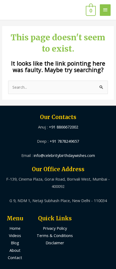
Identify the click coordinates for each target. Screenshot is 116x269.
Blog (15, 242)
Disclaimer (55, 242)
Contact (15, 257)
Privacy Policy (55, 228)
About (15, 250)
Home (15, 228)
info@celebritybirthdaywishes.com (64, 155)
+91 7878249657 (64, 141)
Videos (15, 235)
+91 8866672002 (63, 127)
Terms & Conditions (55, 235)
